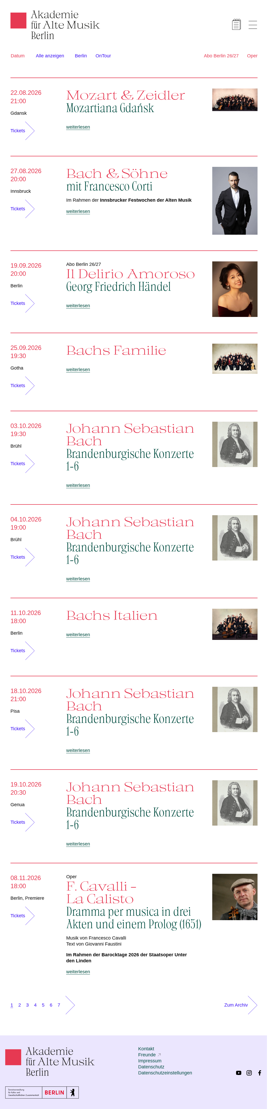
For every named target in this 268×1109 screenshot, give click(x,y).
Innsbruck (20, 191)
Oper (252, 55)
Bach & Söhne (117, 179)
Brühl (15, 446)
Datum (18, 55)
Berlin (81, 55)
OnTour (103, 55)
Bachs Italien (112, 615)
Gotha (16, 368)
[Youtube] (239, 1073)
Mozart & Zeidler (126, 100)
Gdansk (18, 113)
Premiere (34, 898)
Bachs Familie (116, 350)
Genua (17, 804)
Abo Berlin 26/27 (221, 55)
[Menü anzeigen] (253, 25)
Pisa (15, 711)
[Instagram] (249, 1073)
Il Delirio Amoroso (130, 279)
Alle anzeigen (50, 55)
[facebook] (259, 1073)
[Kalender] (236, 24)
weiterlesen (78, 127)
